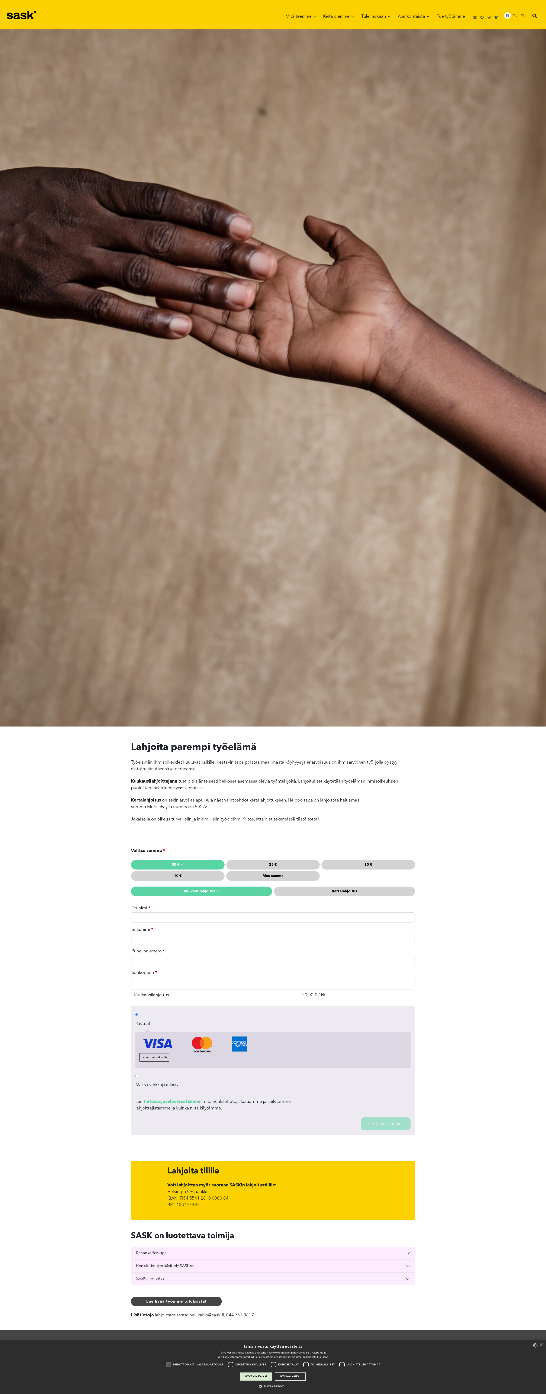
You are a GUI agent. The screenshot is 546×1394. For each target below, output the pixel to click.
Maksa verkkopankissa (157, 1085)
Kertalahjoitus (344, 891)
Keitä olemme (337, 16)
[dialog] (273, 1367)
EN (515, 16)
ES (523, 16)
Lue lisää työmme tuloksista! (176, 1301)
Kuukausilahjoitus (199, 891)
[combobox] (535, 1345)
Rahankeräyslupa (151, 1253)
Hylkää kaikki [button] (290, 1376)
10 (178, 876)
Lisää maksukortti (154, 1057)
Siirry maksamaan (385, 1124)
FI (507, 16)
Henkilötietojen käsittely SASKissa (166, 1266)
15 (368, 865)
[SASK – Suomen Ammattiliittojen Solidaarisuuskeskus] (21, 14)
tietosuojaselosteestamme (172, 1101)
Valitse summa (148, 851)
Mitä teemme (299, 16)
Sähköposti (144, 973)
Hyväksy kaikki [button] (256, 1376)
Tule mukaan (374, 16)
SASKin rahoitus (150, 1278)
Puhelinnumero (148, 951)
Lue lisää (322, 1357)
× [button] (541, 1345)
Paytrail (142, 1023)
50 (176, 865)
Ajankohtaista (412, 16)
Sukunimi (142, 929)
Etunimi (141, 908)
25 (273, 865)
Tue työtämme (451, 16)
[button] (534, 17)
